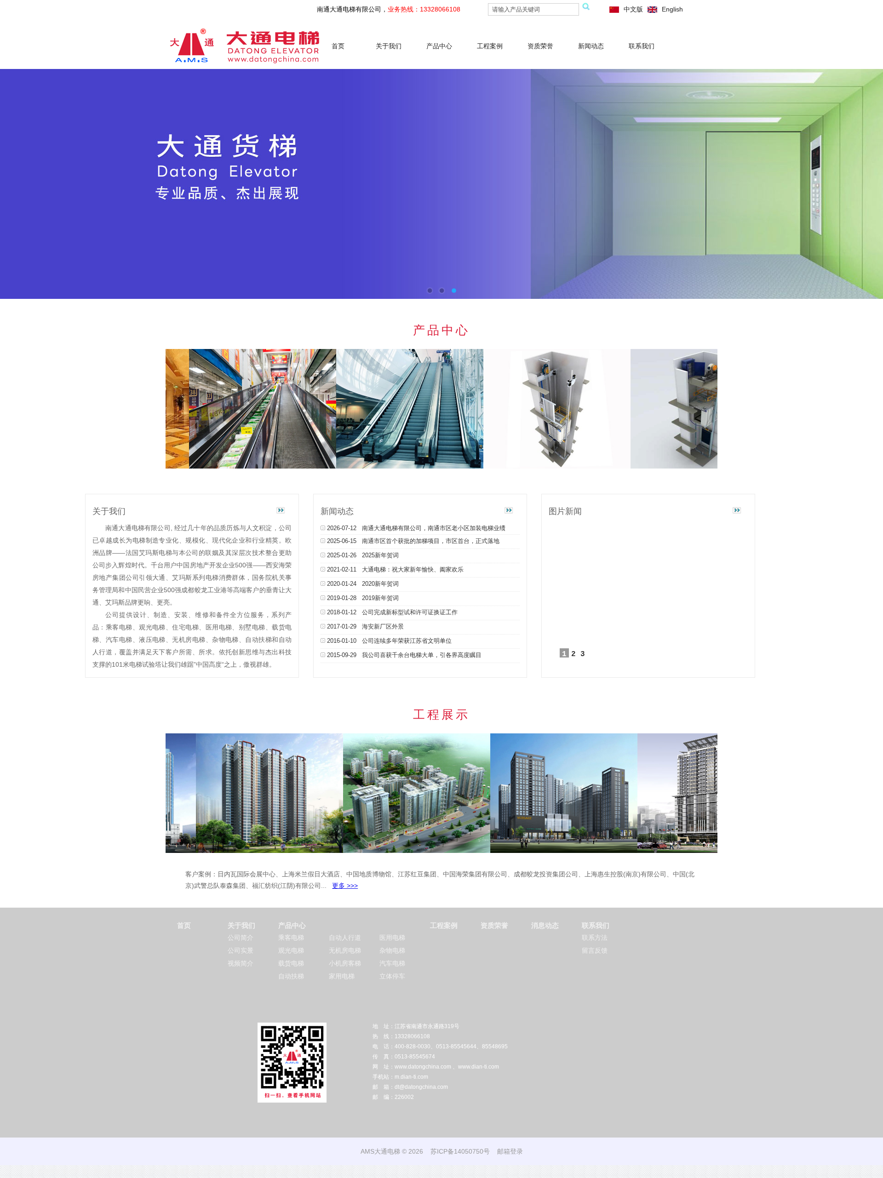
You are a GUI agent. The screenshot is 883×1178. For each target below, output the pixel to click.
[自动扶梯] (392, 466)
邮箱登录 (510, 1151)
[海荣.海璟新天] (252, 850)
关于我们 (388, 46)
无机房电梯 (345, 950)
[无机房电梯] (539, 466)
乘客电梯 (291, 937)
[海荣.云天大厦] (693, 850)
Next (869, 179)
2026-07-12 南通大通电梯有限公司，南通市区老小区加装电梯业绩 (415, 528)
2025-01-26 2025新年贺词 (362, 555)
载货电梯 (291, 963)
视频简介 (240, 963)
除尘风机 (93, 1171)
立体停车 (392, 976)
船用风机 (281, 1171)
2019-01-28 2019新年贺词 (362, 598)
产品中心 (439, 46)
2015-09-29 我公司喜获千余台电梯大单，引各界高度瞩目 (403, 655)
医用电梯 (392, 937)
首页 (338, 46)
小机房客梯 (345, 963)
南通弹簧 (49, 1171)
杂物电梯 (392, 950)
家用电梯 (342, 976)
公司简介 (240, 937)
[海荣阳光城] (399, 850)
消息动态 (545, 925)
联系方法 (595, 937)
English (672, 9)
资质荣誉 (540, 46)
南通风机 (184, 1171)
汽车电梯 (392, 963)
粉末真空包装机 (126, 1171)
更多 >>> (345, 885)
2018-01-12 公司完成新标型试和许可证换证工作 (391, 612)
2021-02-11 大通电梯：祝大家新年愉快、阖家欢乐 (394, 569)
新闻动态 (591, 46)
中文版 (633, 9)
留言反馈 (595, 950)
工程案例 (490, 46)
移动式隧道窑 (336, 1171)
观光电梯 (291, 950)
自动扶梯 (291, 976)
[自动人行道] (245, 466)
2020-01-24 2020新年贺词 (362, 583)
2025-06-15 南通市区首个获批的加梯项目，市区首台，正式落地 (412, 541)
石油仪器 (160, 1171)
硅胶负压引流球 (248, 1171)
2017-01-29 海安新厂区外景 (364, 626)
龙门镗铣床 (212, 1171)
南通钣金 (306, 1171)
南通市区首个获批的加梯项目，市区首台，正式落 (648, 523)
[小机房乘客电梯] (686, 466)
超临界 (71, 1171)
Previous (14, 179)
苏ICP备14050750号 (460, 1151)
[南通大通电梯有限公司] (248, 46)
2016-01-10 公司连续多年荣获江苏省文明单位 (388, 640)
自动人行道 (345, 937)
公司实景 (240, 950)
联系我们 (641, 46)
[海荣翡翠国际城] (546, 850)
